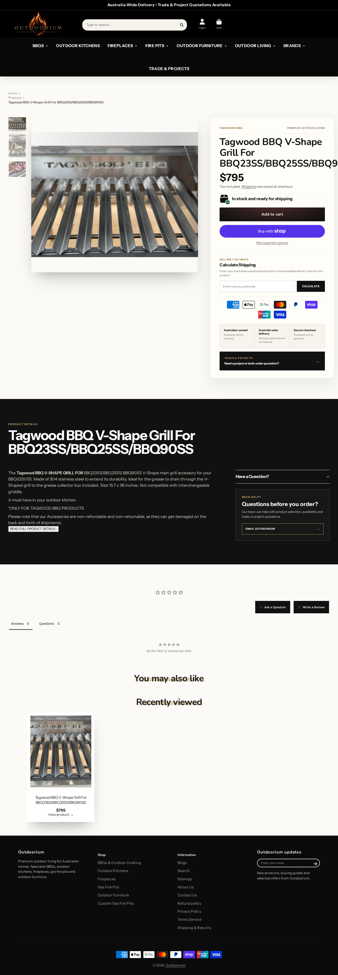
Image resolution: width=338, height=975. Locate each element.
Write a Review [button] (314, 607)
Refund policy (189, 903)
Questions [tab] (46, 623)
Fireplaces (107, 879)
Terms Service (189, 919)
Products (14, 98)
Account (202, 24)
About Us (186, 887)
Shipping (248, 187)
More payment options (272, 242)
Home (12, 93)
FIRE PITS (154, 45)
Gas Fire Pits (108, 887)
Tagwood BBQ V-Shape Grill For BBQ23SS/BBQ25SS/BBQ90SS (61, 767)
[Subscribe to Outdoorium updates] (315, 864)
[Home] (37, 24)
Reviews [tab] (17, 623)
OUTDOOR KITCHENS (78, 45)
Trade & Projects (169, 68)
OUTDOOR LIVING (253, 45)
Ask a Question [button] (275, 607)
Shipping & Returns (194, 927)
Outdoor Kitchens (113, 870)
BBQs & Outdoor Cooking (119, 862)
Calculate (311, 286)
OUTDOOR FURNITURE (199, 45)
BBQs (38, 45)
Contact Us (187, 895)
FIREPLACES (120, 45)
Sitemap (185, 879)
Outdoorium (176, 965)
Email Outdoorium (283, 528)
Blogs (182, 862)
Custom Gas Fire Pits (116, 903)
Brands (292, 45)
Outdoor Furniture (113, 895)
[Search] (181, 25)
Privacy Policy (189, 911)
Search (184, 870)
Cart (219, 24)
